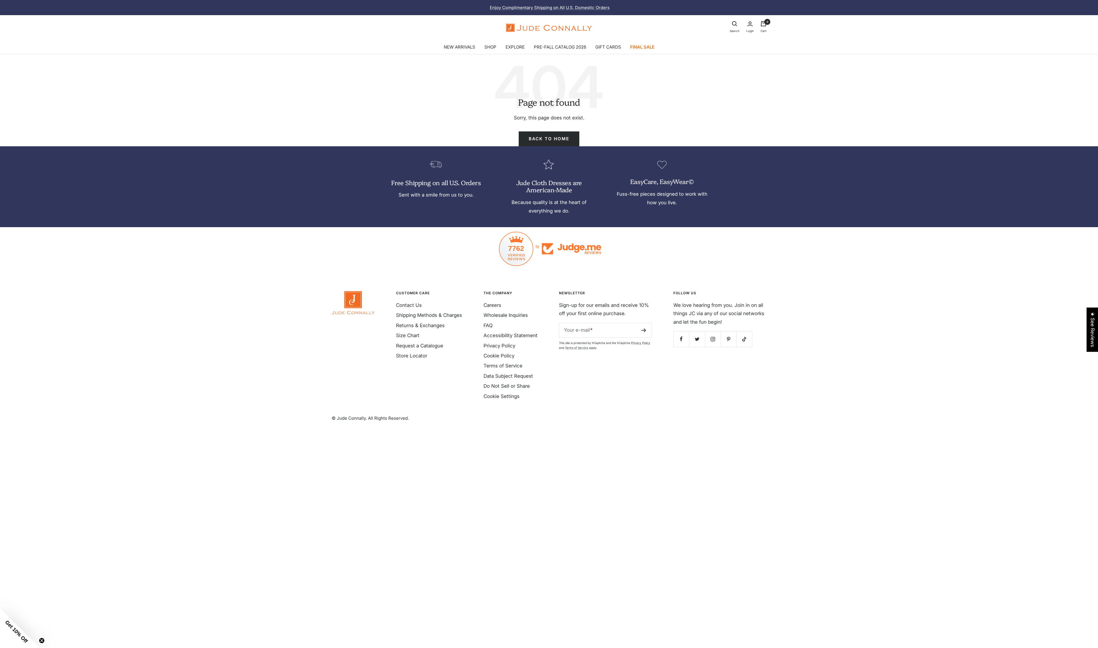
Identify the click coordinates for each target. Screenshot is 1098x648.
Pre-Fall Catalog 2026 (560, 47)
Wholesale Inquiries (506, 315)
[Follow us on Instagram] (713, 339)
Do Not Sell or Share (507, 386)
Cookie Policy (499, 356)
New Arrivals (459, 47)
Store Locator (411, 356)
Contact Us (409, 305)
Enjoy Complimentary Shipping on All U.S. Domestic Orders (550, 7)
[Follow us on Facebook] (681, 339)
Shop (490, 47)
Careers (492, 305)
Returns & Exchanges (420, 325)
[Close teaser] (42, 640)
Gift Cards (608, 47)
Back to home (549, 138)
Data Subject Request (508, 376)
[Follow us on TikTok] (744, 339)
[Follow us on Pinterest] (728, 339)
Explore (515, 47)
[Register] (643, 330)
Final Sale (642, 47)
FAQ (488, 325)
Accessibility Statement (511, 335)
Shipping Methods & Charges (429, 315)
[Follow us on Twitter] (697, 339)
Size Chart (407, 335)
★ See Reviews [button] (1092, 329)
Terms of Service (503, 366)
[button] (20, 628)
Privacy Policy (499, 346)
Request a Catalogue (419, 346)
